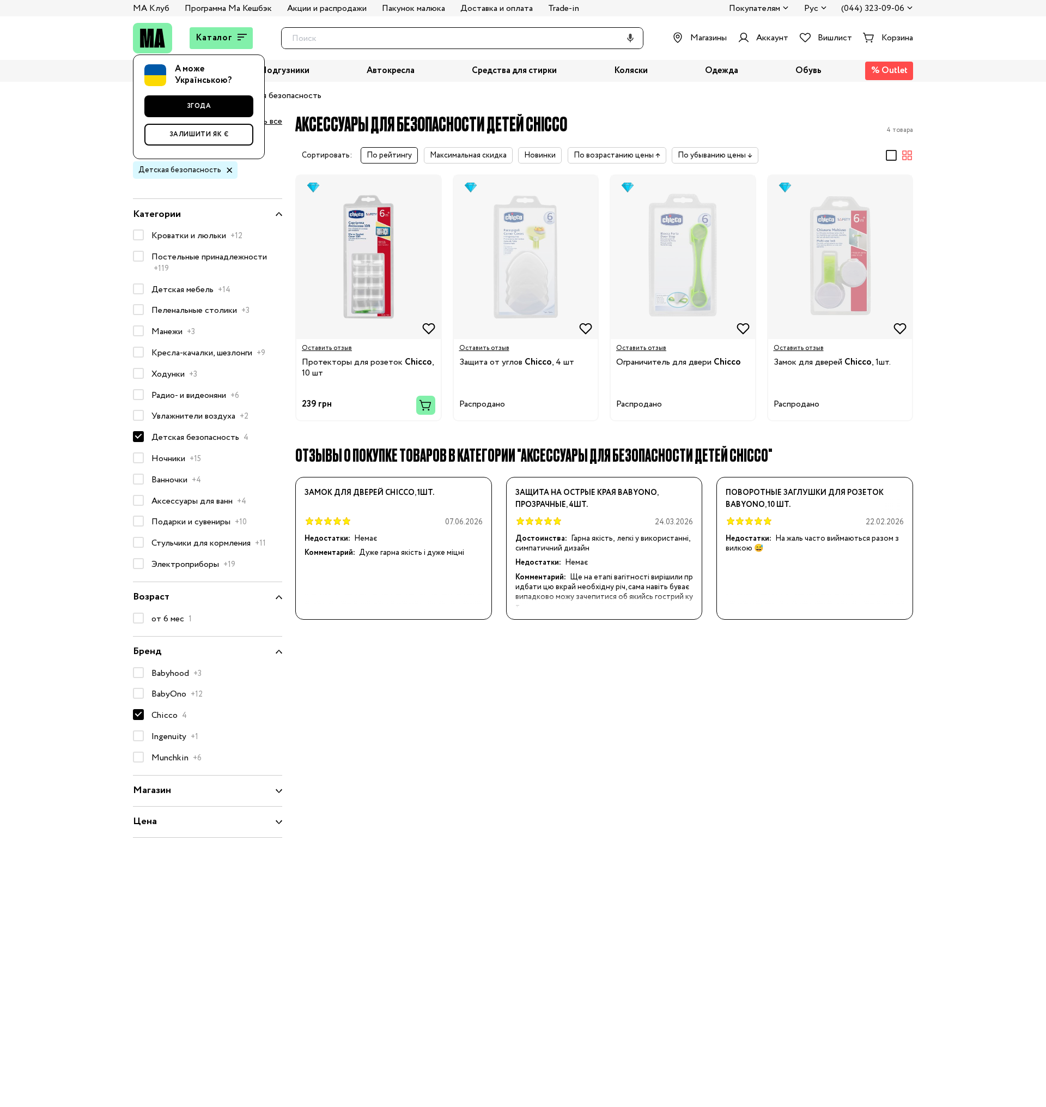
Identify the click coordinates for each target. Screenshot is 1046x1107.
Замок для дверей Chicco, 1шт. (369, 492)
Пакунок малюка (413, 8)
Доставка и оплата (496, 8)
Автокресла (391, 71)
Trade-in (563, 8)
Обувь (808, 71)
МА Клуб (151, 8)
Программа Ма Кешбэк (228, 8)
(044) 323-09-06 (872, 9)
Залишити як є (199, 134)
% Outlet (889, 70)
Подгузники (284, 71)
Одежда (721, 71)
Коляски (631, 71)
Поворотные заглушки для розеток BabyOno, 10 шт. (805, 498)
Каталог (214, 38)
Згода (199, 106)
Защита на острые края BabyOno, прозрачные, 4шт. (586, 498)
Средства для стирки (514, 71)
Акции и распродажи (327, 8)
